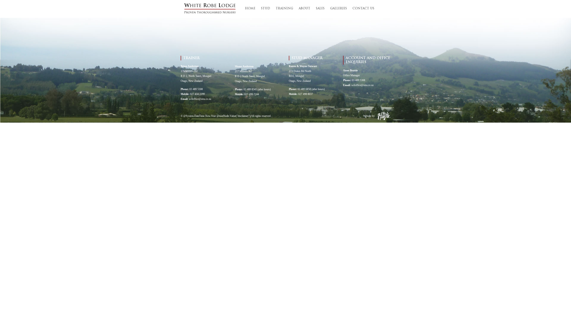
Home (250, 8)
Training (284, 8)
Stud (265, 8)
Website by (369, 115)
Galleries (338, 8)
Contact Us (363, 8)
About (304, 8)
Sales (320, 8)
